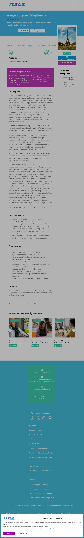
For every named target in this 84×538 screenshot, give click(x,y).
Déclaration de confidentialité (48, 529)
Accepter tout (8, 533)
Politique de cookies (33, 529)
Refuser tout (23, 533)
